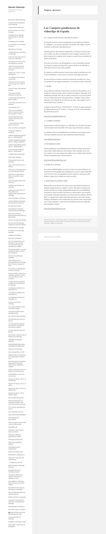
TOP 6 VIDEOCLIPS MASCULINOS (13, 418)
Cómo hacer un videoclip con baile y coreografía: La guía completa (16, 176)
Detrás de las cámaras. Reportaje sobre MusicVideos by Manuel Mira (17, 215)
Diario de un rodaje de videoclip (17, 220)
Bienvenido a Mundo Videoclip (16, 20)
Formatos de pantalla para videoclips (15, 256)
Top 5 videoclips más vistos (15, 412)
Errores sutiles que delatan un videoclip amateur (16, 493)
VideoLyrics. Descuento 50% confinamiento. (16, 458)
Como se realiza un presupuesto (17, 128)
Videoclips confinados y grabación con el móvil (14, 435)
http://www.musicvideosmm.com (54, 209)
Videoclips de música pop (15, 439)
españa (89, 220)
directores (83, 220)
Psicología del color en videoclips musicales (14, 471)
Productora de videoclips (15, 349)
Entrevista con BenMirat (15, 238)
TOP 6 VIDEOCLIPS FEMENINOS (17, 415)
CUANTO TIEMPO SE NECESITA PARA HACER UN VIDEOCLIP (16, 202)
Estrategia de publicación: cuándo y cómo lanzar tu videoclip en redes (15, 476)
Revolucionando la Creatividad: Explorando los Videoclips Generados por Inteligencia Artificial (17, 364)
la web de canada (59, 221)
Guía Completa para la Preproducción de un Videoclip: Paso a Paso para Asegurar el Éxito (17, 263)
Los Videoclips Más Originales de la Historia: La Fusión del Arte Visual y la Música (16, 325)
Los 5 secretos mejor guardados (17, 316)
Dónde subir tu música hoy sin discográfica (16, 525)
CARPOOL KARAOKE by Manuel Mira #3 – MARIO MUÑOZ (17, 145)
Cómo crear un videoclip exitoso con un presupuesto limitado (17, 170)
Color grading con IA (14, 107)
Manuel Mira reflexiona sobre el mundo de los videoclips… (17, 335)
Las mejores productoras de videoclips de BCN (16, 312)
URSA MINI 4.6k (12, 427)
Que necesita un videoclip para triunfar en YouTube (16, 269)
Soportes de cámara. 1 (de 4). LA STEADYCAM (17, 379)
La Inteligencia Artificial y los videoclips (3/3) (16, 298)
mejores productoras (84, 221)
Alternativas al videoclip (15, 49)
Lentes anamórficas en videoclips (14, 518)
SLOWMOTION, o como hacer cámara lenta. (16, 375)
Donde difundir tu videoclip (16, 227)
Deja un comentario (57, 223)
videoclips (46, 223)
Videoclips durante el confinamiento (14, 448)
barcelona (73, 220)
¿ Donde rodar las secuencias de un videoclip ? (17, 53)
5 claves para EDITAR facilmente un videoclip (14, 94)
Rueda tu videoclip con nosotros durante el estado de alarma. (17, 370)
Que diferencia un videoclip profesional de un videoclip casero (16, 36)
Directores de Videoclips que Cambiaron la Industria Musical (17, 223)
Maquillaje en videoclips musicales (15, 340)
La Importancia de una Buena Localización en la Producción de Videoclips (16, 283)
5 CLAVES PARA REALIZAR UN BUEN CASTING (16, 98)
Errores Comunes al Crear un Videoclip (16, 31)
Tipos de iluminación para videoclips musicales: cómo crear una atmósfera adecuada (16, 402)
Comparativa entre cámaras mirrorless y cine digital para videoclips (16, 501)
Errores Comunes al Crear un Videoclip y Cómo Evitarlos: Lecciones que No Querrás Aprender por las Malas (16, 243)
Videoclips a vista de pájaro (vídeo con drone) (15, 431)
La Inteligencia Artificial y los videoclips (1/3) (16, 289)
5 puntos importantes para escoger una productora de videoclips (15, 118)
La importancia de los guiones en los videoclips (16, 23)
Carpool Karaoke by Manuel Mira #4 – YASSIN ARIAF (16, 150)
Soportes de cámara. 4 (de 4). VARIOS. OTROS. (16, 394)
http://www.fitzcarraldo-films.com (55, 160)
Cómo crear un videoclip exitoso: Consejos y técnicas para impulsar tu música (15, 112)
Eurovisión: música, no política (16, 509)
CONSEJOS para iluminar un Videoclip (16, 186)
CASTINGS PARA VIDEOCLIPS (16, 154)
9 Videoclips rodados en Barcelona (14, 131)
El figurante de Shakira (14, 235)
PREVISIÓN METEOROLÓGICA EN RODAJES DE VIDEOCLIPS (16, 345)
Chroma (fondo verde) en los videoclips (16, 161)
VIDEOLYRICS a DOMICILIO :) (16, 455)
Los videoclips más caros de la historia (16, 320)
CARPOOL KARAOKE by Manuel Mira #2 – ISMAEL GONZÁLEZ (17, 141)
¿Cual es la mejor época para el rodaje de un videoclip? (16, 57)
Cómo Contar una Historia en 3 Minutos (16, 165)
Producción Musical (62, 220)
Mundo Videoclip (16, 7)
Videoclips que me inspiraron (16, 506)
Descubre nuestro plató (14, 206)
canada (78, 220)
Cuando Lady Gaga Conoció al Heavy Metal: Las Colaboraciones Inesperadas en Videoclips (17, 192)
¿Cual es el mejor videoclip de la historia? (17, 89)
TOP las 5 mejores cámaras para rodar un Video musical (17, 423)
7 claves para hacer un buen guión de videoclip (16, 124)
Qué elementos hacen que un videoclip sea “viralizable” (16, 488)
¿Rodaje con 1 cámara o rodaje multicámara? (16, 73)
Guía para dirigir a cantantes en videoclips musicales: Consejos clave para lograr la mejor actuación (17, 276)
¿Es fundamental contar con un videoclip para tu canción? (16, 62)
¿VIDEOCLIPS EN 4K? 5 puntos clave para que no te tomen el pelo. (16, 83)
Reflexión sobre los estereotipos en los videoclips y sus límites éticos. (17, 356)
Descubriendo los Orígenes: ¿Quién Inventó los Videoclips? (16, 209)
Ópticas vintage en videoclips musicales (16, 466)
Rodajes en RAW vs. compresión (17, 497)
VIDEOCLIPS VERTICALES (15, 452)
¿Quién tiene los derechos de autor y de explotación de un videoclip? (16, 68)
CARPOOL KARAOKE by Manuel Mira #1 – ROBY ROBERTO (17, 136)
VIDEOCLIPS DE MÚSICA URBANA (15, 443)
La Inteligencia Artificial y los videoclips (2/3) (16, 293)
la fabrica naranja (49, 221)
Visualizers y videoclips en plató (17, 522)
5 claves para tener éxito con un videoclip (17, 103)
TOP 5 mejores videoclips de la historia (16, 408)
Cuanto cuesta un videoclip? (16, 27)
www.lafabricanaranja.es (52, 139)
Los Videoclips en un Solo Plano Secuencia (17, 45)
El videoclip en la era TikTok (16, 41)
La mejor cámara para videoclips (14, 303)
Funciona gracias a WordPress (52, 237)
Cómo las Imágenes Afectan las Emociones (16, 181)
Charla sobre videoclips (14, 157)
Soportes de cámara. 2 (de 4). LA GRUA (17, 384)
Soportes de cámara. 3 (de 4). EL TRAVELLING (17, 389)
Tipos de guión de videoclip (15, 398)
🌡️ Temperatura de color (15, 462)
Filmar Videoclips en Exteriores (17, 198)
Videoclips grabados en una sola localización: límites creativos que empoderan (17, 251)
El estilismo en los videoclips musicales (16, 231)
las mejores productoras (71, 221)
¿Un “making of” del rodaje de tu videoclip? (16, 78)
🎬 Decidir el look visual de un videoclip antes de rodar (16, 513)
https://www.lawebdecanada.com (55, 116)
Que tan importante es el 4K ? (16, 352)
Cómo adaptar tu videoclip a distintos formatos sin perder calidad (16, 483)
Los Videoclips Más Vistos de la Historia (16, 331)
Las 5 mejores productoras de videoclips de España (16, 307)
